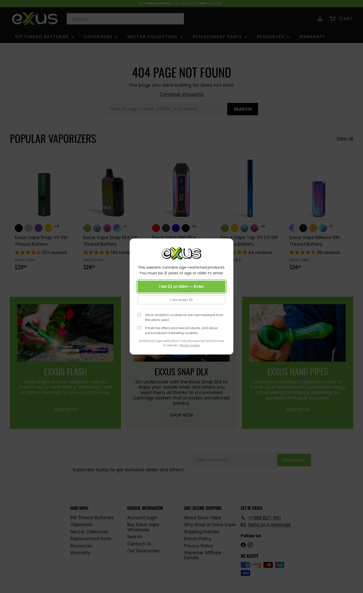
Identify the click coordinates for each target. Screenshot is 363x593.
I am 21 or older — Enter (181, 286)
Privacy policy (190, 345)
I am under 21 (181, 300)
